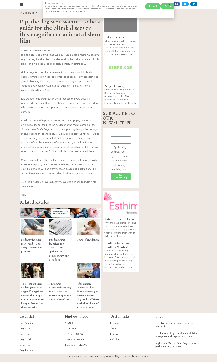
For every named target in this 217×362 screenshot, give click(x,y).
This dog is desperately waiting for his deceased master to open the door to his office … (60, 291)
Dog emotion (30, 12)
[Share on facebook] (176, 4)
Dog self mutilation (88, 239)
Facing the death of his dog (119, 219)
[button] (153, 6)
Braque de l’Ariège (115, 86)
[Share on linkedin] (193, 4)
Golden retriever (114, 37)
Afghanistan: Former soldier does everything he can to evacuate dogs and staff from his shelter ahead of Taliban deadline (88, 295)
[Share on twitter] (185, 4)
